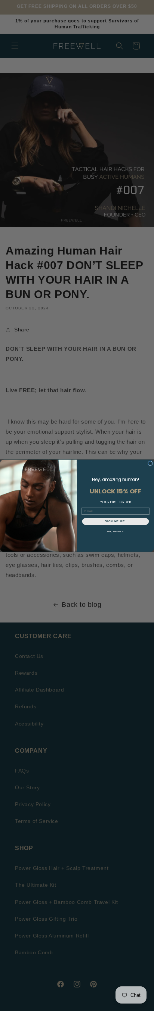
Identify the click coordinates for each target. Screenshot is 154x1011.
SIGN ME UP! (115, 520)
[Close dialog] (150, 463)
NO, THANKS (115, 531)
